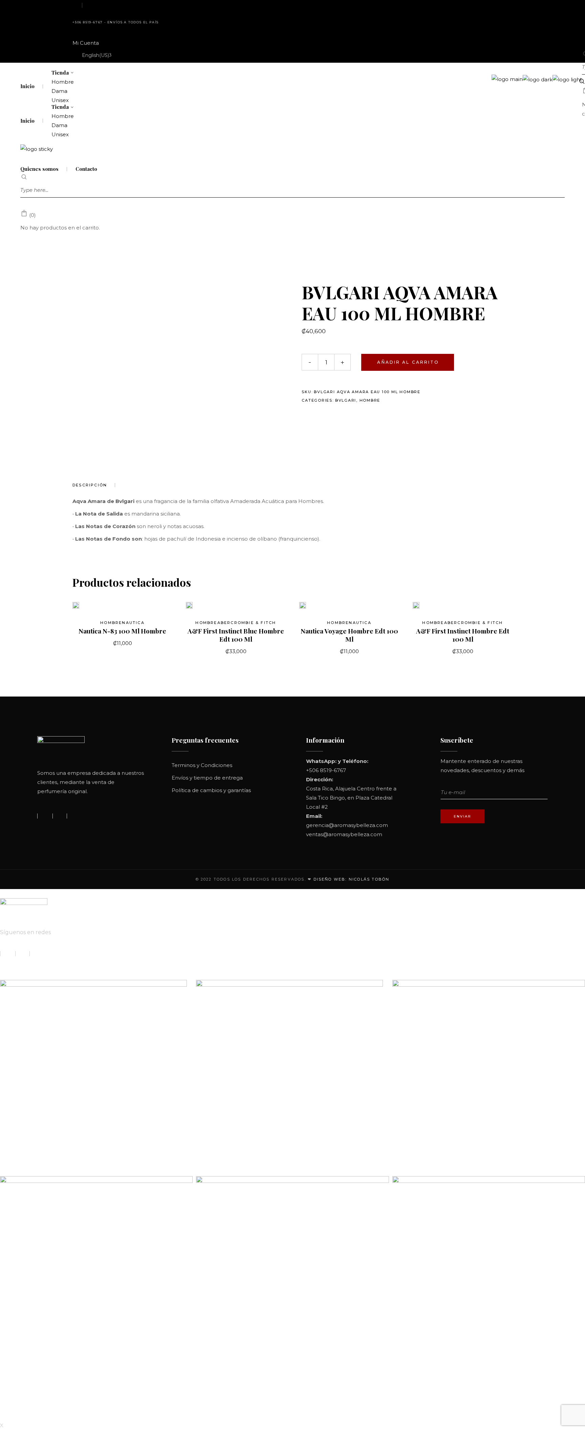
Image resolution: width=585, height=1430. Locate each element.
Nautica (133, 622)
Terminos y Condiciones (202, 765)
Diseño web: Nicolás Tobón (351, 879)
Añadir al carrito (408, 362)
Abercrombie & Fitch (246, 622)
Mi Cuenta (85, 43)
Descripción (89, 485)
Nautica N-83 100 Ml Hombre (122, 630)
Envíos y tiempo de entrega (207, 777)
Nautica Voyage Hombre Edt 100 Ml (349, 634)
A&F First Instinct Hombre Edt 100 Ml (462, 634)
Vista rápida (87, 605)
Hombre (370, 400)
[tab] (93, 485)
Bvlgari (345, 400)
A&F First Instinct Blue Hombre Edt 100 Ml (236, 634)
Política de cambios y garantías (211, 790)
